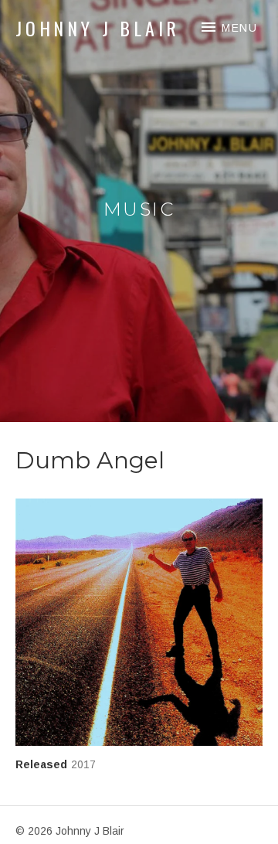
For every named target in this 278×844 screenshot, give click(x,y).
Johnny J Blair (97, 28)
